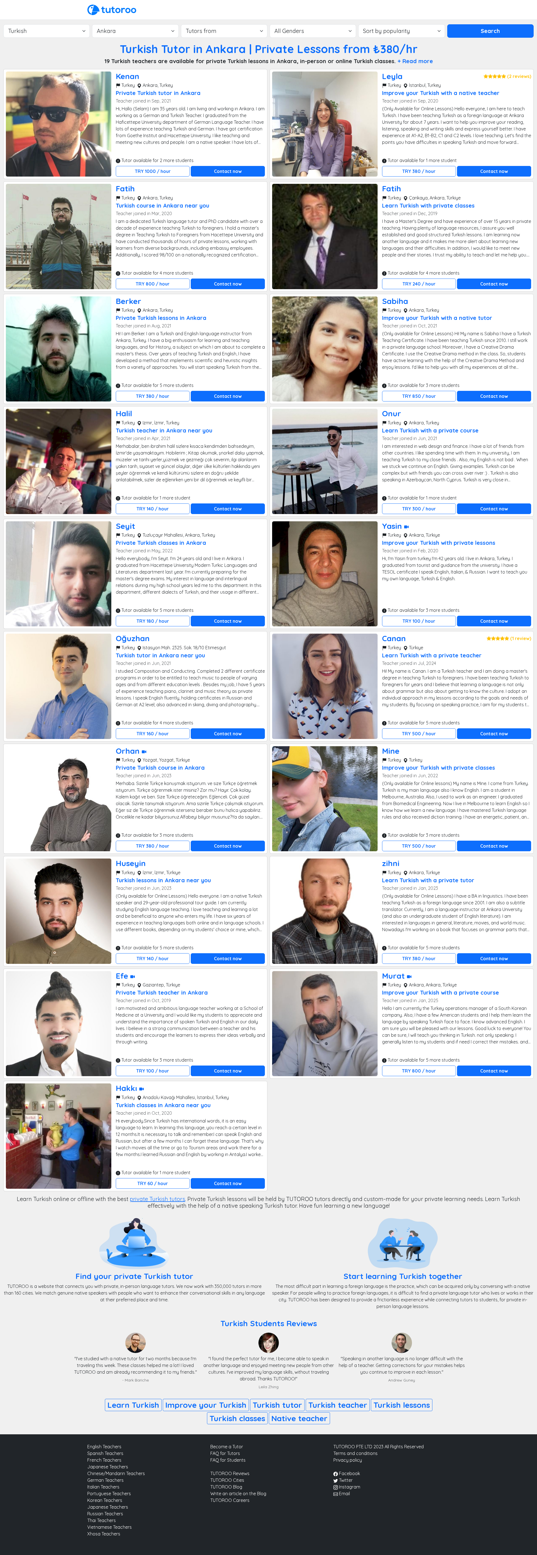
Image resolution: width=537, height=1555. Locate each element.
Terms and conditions (355, 1453)
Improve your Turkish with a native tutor (437, 317)
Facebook (349, 1473)
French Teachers (104, 1460)
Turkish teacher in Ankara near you (164, 430)
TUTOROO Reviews (229, 1473)
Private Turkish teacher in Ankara (162, 992)
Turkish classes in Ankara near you (163, 1105)
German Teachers (105, 1480)
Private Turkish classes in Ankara (161, 542)
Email (344, 1493)
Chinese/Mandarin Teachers (116, 1473)
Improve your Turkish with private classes (438, 767)
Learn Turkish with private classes (428, 205)
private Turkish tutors (157, 1198)
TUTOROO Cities (227, 1480)
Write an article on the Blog (238, 1493)
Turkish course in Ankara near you (162, 205)
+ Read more (415, 61)
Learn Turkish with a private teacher (432, 655)
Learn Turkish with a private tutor (428, 880)
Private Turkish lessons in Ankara (161, 317)
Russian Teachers (105, 1513)
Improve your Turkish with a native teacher (441, 92)
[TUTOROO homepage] (111, 9)
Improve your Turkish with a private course (440, 992)
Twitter (345, 1480)
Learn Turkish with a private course (430, 430)
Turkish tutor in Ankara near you (160, 655)
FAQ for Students (228, 1460)
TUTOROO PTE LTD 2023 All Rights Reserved (378, 1446)
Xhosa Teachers (103, 1534)
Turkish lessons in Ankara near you (163, 880)
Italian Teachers (103, 1487)
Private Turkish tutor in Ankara (158, 92)
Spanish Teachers (105, 1453)
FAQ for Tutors (225, 1453)
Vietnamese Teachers (109, 1527)
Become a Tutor (226, 1446)
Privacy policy (347, 1460)
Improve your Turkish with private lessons (438, 542)
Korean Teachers (104, 1500)
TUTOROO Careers (229, 1500)
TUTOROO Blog (226, 1487)
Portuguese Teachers (109, 1493)
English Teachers (104, 1446)
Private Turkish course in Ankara (160, 767)
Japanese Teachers (107, 1467)
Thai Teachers (101, 1520)
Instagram (349, 1487)
